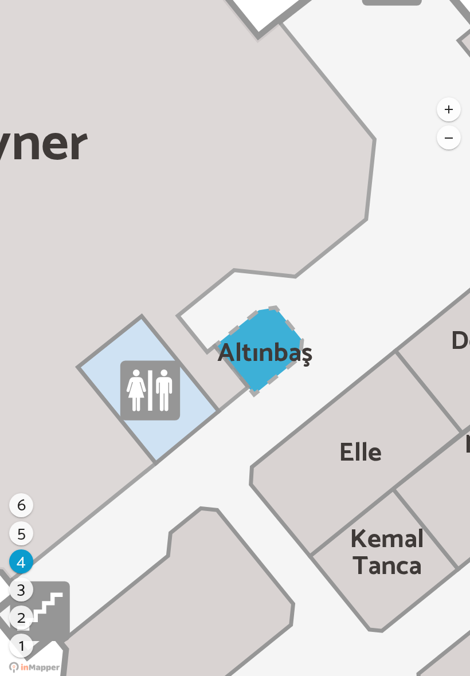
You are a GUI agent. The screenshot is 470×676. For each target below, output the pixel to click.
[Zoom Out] (449, 137)
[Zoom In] (449, 109)
